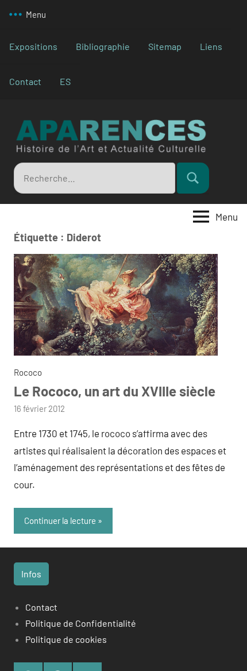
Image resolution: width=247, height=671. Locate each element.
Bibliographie (103, 46)
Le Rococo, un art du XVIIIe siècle (114, 391)
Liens (211, 46)
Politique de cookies (66, 639)
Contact (25, 81)
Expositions (33, 46)
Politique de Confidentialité (80, 623)
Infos (31, 573)
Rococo (28, 372)
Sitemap (165, 46)
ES (65, 81)
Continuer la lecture (60, 520)
